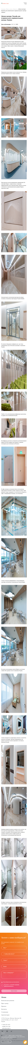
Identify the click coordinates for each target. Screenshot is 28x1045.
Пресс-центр (9, 9)
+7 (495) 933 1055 (5, 1024)
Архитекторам (5, 1015)
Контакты (4, 1009)
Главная (3, 9)
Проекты (3, 1006)
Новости (15, 9)
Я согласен (6, 1041)
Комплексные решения (7, 1000)
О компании (4, 1012)
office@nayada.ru (6, 1028)
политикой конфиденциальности (8, 1036)
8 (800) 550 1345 (6, 1026)
